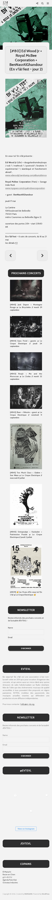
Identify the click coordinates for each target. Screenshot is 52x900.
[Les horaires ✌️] (25, 816)
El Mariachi (7, 872)
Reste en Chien (9, 874)
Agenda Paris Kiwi (10, 880)
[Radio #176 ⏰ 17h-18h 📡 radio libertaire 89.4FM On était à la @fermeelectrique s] (25, 800)
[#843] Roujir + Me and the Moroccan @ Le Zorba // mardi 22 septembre (26, 376)
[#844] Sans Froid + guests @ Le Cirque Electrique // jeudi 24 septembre (26, 343)
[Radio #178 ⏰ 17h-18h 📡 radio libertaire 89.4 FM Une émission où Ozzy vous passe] (25, 784)
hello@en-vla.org (27, 704)
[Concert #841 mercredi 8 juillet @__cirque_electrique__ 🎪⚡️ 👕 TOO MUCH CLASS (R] (41, 800)
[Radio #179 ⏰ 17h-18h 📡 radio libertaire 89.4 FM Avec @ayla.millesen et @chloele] (10, 784)
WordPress (45, 894)
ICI (16, 243)
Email (10, 637)
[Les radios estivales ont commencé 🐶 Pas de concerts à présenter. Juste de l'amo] (41, 784)
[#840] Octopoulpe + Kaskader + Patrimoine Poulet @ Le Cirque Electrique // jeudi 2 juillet (26, 534)
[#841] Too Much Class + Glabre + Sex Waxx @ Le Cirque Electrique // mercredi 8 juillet (26, 475)
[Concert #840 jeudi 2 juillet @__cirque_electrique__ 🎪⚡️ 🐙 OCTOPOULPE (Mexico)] (10, 816)
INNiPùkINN (28, 894)
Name (10, 628)
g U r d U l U (7, 877)
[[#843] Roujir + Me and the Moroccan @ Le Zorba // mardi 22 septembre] (26, 361)
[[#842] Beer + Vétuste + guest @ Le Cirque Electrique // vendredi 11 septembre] (26, 397)
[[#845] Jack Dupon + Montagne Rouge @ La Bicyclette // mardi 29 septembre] (26, 290)
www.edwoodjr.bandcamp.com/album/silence (26, 175)
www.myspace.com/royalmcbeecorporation (25, 188)
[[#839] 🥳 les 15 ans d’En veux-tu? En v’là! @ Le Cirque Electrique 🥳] (26, 566)
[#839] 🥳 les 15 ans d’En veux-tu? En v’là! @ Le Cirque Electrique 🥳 (26, 593)
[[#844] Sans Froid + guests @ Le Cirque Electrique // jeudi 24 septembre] (26, 326)
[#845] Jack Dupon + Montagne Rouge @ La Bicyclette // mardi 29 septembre (26, 307)
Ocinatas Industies (10, 882)
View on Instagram (26, 829)
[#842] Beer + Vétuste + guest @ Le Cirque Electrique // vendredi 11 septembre (26, 415)
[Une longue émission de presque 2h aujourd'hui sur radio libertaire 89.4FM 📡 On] (41, 816)
